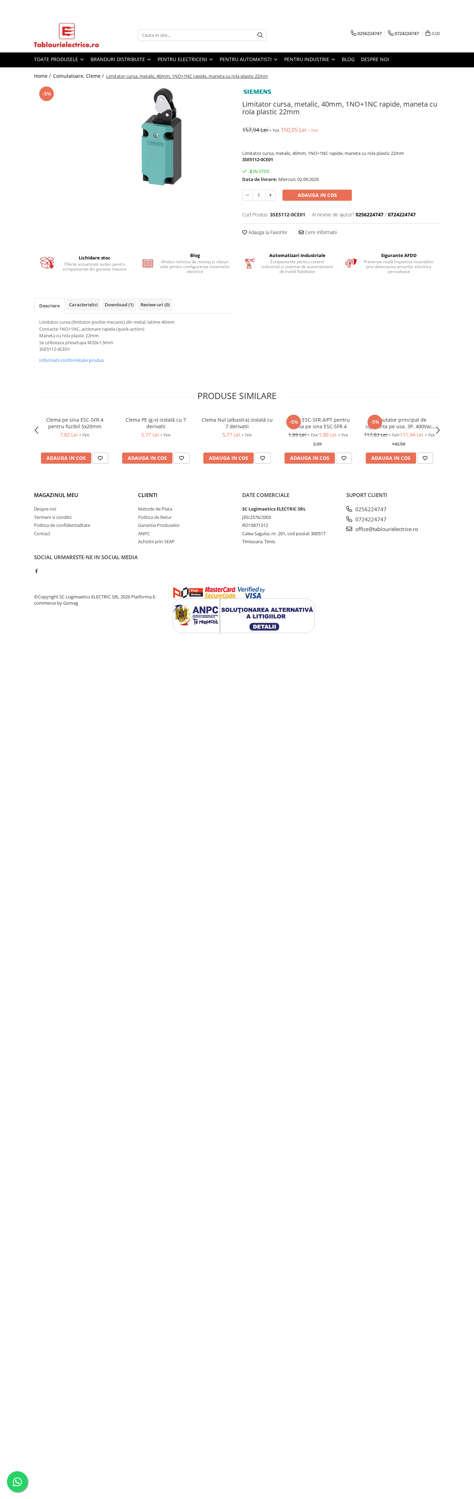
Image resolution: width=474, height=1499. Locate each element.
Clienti (148, 494)
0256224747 (370, 509)
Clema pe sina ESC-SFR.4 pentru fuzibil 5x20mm (74, 423)
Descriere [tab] (49, 306)
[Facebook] (36, 571)
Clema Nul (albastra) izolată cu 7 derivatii (237, 423)
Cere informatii (320, 232)
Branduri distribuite (118, 59)
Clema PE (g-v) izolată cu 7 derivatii (156, 423)
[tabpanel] (133, 137)
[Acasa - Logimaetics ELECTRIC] (68, 35)
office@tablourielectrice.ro (386, 528)
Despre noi (375, 59)
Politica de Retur (155, 517)
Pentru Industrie (307, 59)
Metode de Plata (155, 509)
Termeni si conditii (52, 517)
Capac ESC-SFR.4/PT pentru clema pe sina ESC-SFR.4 (318, 423)
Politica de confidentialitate (62, 525)
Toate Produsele (56, 59)
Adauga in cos (317, 195)
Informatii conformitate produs (71, 360)
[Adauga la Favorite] (100, 458)
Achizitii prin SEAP (156, 541)
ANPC (144, 533)
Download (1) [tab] (119, 304)
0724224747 (370, 519)
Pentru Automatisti (246, 59)
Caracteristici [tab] (83, 304)
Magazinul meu (56, 494)
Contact (42, 533)
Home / (43, 76)
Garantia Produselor (159, 525)
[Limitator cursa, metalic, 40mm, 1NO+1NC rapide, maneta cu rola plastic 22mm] (133, 137)
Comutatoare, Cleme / (79, 76)
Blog (348, 59)
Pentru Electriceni (183, 59)
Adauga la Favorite (267, 232)
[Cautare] (260, 35)
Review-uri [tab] (155, 304)
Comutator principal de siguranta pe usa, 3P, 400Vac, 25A (399, 423)
